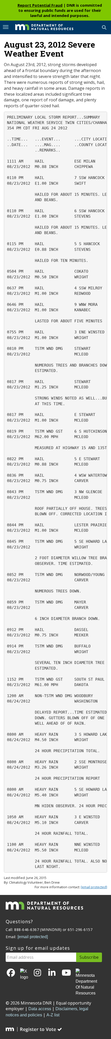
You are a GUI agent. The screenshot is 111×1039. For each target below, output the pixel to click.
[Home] (40, 27)
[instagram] (37, 973)
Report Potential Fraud (40, 5)
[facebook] (11, 973)
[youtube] (66, 973)
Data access (39, 1009)
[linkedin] (52, 973)
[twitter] (24, 974)
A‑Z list (52, 1015)
